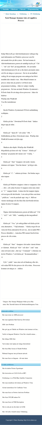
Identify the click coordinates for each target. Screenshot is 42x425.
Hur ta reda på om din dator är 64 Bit (13, 407)
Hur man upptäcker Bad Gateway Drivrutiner (16, 320)
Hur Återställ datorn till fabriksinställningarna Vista (22, 304)
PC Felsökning (35, 14)
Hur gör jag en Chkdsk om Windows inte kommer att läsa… (20, 329)
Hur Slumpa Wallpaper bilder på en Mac (21, 302)
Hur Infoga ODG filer (9, 339)
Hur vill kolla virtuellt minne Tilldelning (14, 412)
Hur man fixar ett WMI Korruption (13, 402)
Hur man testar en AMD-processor (12, 315)
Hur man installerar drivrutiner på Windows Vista (17, 383)
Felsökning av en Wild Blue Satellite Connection (17, 378)
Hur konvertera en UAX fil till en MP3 (14, 373)
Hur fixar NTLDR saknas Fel (11, 397)
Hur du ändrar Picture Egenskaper (12, 368)
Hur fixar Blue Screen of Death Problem (14, 349)
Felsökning (23, 14)
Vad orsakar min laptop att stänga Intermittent (16, 344)
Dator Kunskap (11, 14)
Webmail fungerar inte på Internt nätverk (14, 353)
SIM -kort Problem (8, 324)
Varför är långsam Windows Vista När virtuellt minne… (19, 334)
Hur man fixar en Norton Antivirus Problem (15, 392)
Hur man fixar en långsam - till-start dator (15, 358)
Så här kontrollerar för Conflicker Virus (14, 388)
